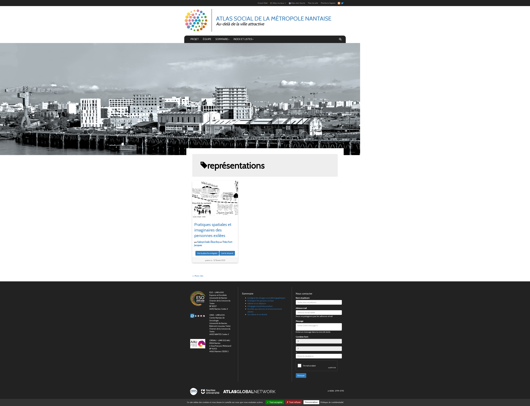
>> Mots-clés (197, 276)
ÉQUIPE (207, 39)
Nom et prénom (303, 298)
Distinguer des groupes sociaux (260, 300)
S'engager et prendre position (260, 306)
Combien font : (302, 337)
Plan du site (313, 3)
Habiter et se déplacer (256, 303)
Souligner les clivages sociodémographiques (266, 298)
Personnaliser (311, 402)
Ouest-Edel (262, 3)
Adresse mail (301, 308)
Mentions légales (328, 3)
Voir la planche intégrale (207, 253)
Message (299, 321)
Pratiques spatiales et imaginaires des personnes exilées (212, 230)
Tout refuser (294, 402)
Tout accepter (276, 402)
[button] (340, 39)
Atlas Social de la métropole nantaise (273, 18)
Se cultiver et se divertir (257, 314)
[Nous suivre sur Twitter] (342, 3)
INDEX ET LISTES (243, 39)
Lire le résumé (227, 253)
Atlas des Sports (298, 3)
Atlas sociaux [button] (278, 3)
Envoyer (301, 375)
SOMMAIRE (221, 39)
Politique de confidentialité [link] (332, 402)
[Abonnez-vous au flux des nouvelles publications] (338, 3)
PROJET (194, 39)
